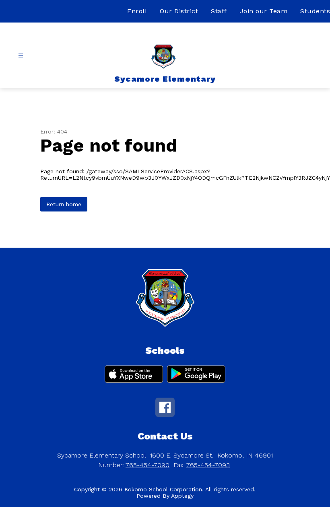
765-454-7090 (147, 465)
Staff (219, 11)
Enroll (137, 11)
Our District (179, 11)
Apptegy (182, 496)
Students (315, 11)
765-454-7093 (208, 465)
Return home (63, 204)
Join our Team (264, 11)
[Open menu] (20, 55)
